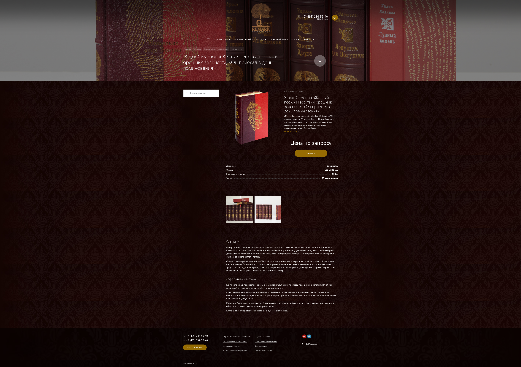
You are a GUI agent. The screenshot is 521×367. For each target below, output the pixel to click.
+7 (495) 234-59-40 (315, 16)
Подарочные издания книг (266, 341)
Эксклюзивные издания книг (235, 341)
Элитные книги (261, 346)
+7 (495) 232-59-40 (197, 340)
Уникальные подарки (232, 346)
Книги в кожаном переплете (235, 351)
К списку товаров (198, 93)
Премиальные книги (263, 351)
